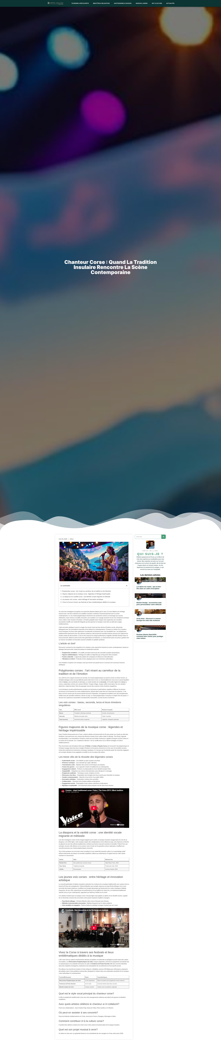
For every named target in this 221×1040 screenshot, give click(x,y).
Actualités (170, 3)
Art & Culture (157, 3)
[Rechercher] (163, 537)
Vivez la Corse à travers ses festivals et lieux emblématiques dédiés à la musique (89, 602)
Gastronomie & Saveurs (122, 3)
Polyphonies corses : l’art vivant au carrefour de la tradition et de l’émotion (86, 591)
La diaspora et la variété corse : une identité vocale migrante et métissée (86, 596)
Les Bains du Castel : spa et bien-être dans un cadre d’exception (148, 587)
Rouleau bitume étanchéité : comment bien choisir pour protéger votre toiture (149, 636)
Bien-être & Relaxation (101, 3)
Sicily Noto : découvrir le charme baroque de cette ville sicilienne (148, 619)
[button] (126, 585)
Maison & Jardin (141, 3)
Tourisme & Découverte (80, 3)
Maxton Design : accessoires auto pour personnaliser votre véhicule (149, 603)
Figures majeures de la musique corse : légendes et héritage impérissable (86, 594)
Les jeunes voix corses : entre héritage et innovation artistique (82, 599)
